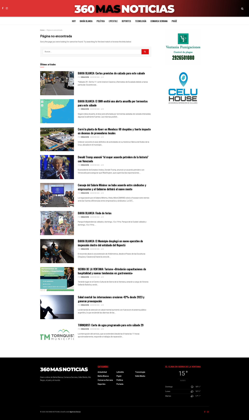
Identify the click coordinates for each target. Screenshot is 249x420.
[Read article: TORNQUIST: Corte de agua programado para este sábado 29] (57, 335)
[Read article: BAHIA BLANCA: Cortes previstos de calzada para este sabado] (57, 83)
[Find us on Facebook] (2, 8)
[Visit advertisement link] (183, 47)
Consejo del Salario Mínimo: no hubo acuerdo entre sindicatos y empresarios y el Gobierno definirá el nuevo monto (112, 187)
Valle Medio (140, 376)
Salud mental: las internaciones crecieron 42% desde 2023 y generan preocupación (111, 299)
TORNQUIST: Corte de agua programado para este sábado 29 (111, 325)
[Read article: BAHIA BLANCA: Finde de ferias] (57, 223)
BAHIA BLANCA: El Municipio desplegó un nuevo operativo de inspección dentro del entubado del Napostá (110, 243)
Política (101, 21)
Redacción (85, 77)
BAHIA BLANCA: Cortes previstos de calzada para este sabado (111, 73)
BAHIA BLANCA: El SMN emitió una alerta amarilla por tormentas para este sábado (113, 103)
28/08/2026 (95, 77)
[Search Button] (242, 8)
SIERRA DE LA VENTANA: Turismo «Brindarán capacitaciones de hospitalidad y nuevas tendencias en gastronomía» (112, 271)
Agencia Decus (75, 412)
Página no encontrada (54, 30)
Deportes (126, 21)
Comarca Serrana (159, 21)
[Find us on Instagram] (7, 8)
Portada (119, 384)
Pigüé (174, 21)
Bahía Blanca (86, 21)
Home (42, 30)
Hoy (74, 21)
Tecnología (140, 21)
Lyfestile (113, 21)
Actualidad (102, 372)
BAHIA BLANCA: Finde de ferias (94, 213)
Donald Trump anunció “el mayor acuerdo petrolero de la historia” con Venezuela (113, 159)
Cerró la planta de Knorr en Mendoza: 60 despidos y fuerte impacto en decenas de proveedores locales (114, 131)
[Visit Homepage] (124, 8)
